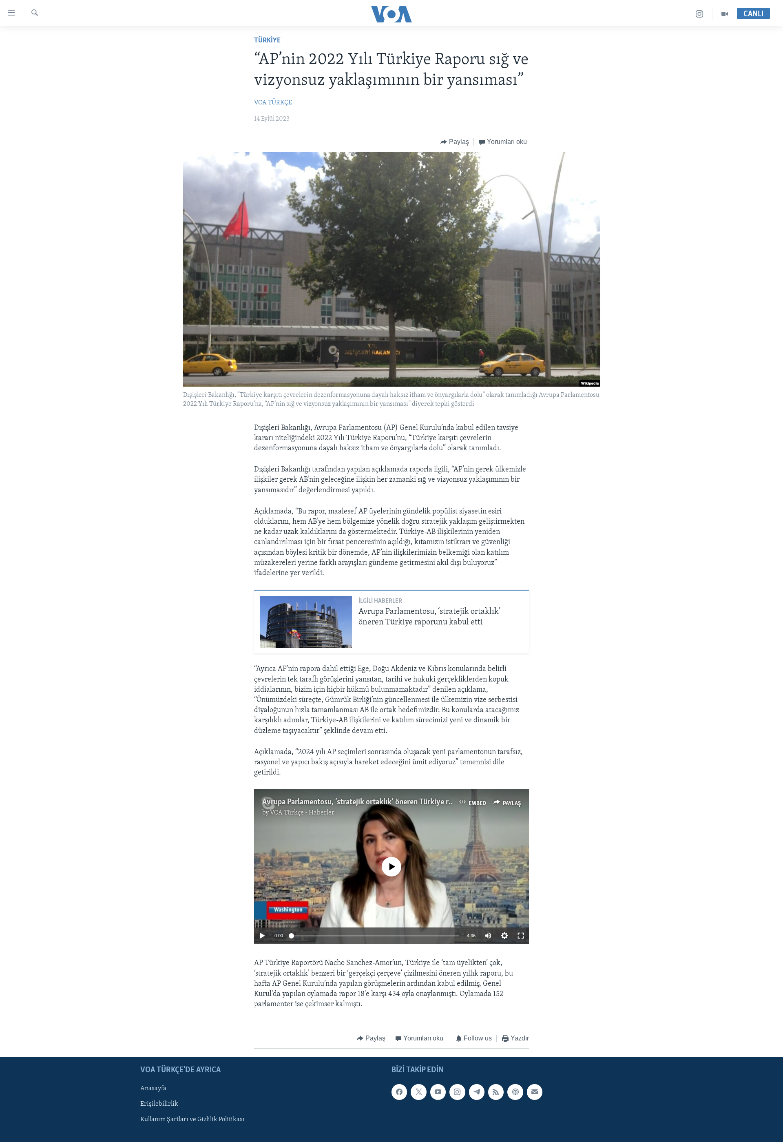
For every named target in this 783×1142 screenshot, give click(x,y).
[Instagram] (699, 14)
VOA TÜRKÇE (273, 103)
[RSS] (496, 1092)
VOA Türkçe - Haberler (302, 813)
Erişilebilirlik (159, 1104)
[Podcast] (515, 1092)
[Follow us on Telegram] (476, 1092)
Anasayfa (153, 1088)
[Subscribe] (534, 1092)
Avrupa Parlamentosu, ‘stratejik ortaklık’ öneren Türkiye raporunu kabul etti (385, 802)
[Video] (724, 14)
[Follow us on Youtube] (438, 1092)
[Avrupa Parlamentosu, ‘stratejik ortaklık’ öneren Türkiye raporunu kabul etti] (306, 622)
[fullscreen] (521, 935)
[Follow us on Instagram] (457, 1092)
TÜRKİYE (267, 40)
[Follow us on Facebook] (399, 1092)
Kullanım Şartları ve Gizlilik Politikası (192, 1119)
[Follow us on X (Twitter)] (418, 1092)
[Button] (454, 142)
